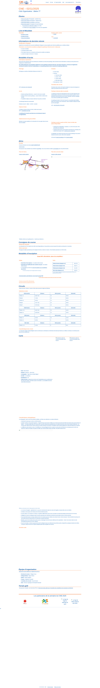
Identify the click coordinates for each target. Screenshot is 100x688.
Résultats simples (24, 34)
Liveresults (55, 38)
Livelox (54, 34)
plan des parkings (60, 137)
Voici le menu (21, 146)
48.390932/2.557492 (26, 110)
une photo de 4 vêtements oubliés (30, 25)
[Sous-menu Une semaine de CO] (74, 2)
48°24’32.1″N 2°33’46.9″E (26, 87)
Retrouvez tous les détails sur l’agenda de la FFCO (29, 611)
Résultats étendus (24, 36)
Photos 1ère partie (25, 18)
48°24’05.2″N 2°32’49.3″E (58, 128)
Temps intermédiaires (25, 38)
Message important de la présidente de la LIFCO (26, 282)
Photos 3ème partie (25, 22)
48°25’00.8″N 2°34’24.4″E (59, 105)
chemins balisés (69, 137)
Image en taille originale (24, 154)
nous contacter (33, 27)
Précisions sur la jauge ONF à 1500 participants (26, 281)
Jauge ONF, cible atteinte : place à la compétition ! (50, 256)
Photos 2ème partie (25, 20)
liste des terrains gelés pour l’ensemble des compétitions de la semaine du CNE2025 (56, 628)
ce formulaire (55, 148)
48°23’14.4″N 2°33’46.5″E (69, 131)
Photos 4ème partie (25, 24)
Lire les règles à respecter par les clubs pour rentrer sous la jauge (50, 277)
